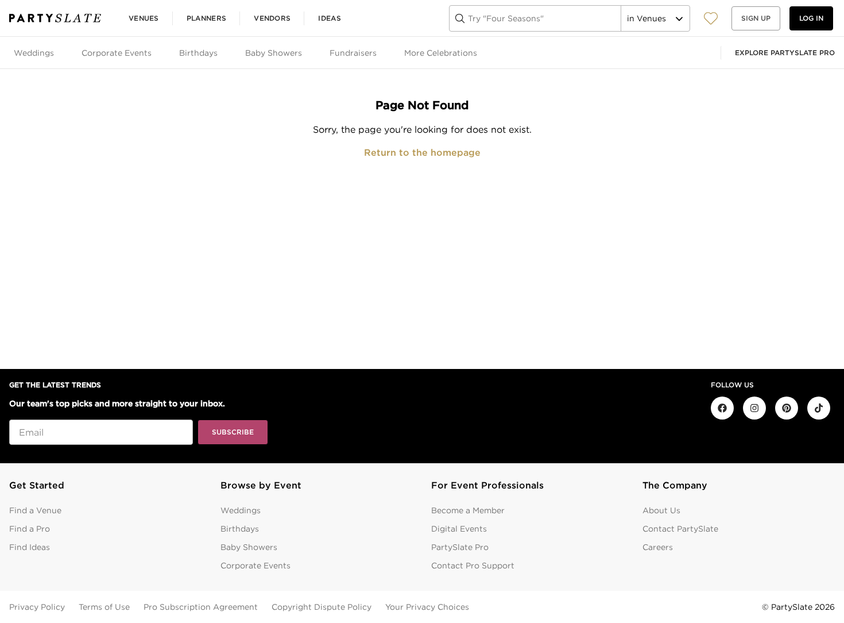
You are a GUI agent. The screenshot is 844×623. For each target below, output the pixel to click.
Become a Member (468, 510)
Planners (206, 18)
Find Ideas (29, 547)
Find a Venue (35, 510)
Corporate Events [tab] (117, 52)
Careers (657, 547)
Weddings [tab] (34, 52)
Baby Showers (248, 547)
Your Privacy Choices (427, 607)
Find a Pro (29, 528)
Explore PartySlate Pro (785, 52)
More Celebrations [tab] (440, 52)
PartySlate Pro (460, 547)
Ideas (329, 18)
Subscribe (233, 432)
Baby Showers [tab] (273, 52)
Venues (144, 18)
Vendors (272, 18)
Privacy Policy (37, 607)
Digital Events (459, 528)
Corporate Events (255, 565)
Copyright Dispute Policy (321, 607)
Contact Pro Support (472, 565)
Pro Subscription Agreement (201, 607)
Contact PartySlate (680, 528)
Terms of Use (104, 607)
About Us (661, 510)
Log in (811, 18)
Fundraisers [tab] (353, 52)
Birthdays (239, 528)
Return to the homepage (422, 152)
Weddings (240, 510)
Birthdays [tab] (198, 52)
